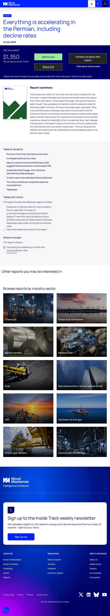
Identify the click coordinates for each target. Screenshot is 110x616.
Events (6, 573)
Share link (48, 66)
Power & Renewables (12, 559)
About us (93, 559)
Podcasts (52, 568)
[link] (55, 482)
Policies (30, 594)
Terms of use (8, 594)
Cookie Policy (42, 594)
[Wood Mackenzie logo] (11, 4)
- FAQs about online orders (88, 66)
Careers (93, 568)
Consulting (7, 568)
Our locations (95, 573)
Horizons (51, 564)
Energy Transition (10, 564)
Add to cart (48, 56)
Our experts (95, 577)
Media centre (95, 564)
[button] (98, 4)
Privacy (20, 594)
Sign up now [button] (21, 536)
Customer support (55, 573)
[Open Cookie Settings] (6, 610)
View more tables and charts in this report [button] (26, 229)
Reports (6, 577)
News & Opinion (54, 559)
